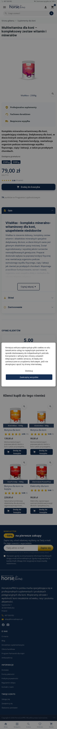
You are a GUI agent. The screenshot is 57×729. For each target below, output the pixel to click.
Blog (3, 640)
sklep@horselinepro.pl (12, 619)
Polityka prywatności (10, 678)
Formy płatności (8, 674)
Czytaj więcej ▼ (28, 286)
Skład (9, 297)
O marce (5, 636)
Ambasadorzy (7, 657)
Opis (8, 210)
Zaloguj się (6, 699)
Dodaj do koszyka (28, 187)
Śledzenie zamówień (9, 708)
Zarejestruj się (7, 703)
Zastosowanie (13, 307)
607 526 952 (7, 1)
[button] (46, 7)
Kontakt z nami (8, 687)
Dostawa (5, 670)
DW (54, 718)
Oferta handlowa (8, 649)
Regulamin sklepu (9, 682)
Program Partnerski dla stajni (13, 653)
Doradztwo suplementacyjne (13, 645)
